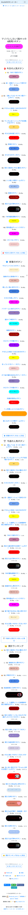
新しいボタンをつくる (14, 62)
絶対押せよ (14, 368)
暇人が (14, 89)
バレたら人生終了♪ (14, 46)
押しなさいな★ (14, 528)
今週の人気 (7, 875)
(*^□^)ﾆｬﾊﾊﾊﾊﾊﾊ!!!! (11, 694)
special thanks (14, 898)
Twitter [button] (8, 884)
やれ (14, 173)
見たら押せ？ (14, 148)
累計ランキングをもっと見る (15, 855)
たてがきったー (20, 909)
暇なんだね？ (14, 617)
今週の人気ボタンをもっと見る (15, 639)
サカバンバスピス (14, 269)
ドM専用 (14, 76)
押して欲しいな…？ (14, 735)
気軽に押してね (14, 591)
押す (14, 126)
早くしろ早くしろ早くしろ (14, 789)
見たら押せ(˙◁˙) (14, 426)
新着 (21, 872)
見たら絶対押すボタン (15, 742)
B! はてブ (14, 887)
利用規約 (22, 896)
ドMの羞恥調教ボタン (15, 216)
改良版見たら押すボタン (15, 688)
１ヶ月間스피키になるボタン (14, 409)
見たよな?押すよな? (14, 312)
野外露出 (14, 233)
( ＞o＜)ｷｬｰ (11, 776)
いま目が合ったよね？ (14, 747)
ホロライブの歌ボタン (13, 341)
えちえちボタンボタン (15, 155)
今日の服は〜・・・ (14, 380)
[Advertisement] (14, 21)
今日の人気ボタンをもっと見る (14, 253)
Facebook (20, 884)
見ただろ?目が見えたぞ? (13, 818)
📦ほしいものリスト (19, 901)
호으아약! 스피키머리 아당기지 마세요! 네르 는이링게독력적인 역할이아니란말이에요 (14, 414)
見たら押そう (14, 186)
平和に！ (14, 114)
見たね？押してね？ (14, 831)
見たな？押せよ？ (14, 344)
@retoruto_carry (14, 896)
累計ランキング (20, 875)
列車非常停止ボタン (14, 398)
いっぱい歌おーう (14, 137)
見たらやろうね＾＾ (14, 552)
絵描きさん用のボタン (15, 586)
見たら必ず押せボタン (15, 204)
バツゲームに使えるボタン (14, 308)
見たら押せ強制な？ (12, 803)
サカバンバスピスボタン (14, 266)
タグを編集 (14, 56)
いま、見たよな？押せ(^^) (14, 722)
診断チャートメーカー (10, 909)
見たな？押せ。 (14, 101)
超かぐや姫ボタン (14, 319)
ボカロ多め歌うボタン (15, 133)
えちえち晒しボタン (14, 298)
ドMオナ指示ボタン (16, 72)
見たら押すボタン (13, 796)
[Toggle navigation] (25, 2)
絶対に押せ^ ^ (12, 209)
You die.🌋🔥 (14, 197)
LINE (14, 884)
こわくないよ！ (14, 244)
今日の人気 (9, 872)
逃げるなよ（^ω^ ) (14, 629)
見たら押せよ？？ (13, 160)
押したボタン (15, 878)
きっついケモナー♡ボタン (14, 364)
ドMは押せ (14, 220)
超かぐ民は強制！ (14, 323)
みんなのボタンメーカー (9, 2)
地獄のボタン (15, 193)
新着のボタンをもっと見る (15, 435)
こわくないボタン (15, 240)
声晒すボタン (15, 144)
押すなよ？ (14, 402)
